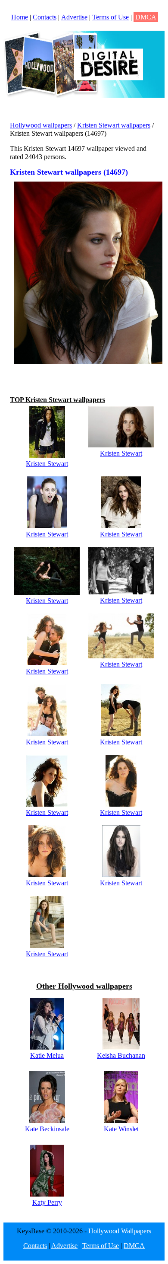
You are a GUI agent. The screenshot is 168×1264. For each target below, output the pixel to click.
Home (19, 17)
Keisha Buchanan (121, 1055)
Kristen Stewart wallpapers (113, 125)
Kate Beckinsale (47, 1129)
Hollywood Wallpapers (119, 1231)
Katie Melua (47, 1055)
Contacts (44, 17)
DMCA (145, 17)
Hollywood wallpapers (41, 125)
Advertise (74, 17)
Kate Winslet (121, 1129)
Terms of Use (110, 17)
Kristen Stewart (47, 463)
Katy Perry (47, 1202)
